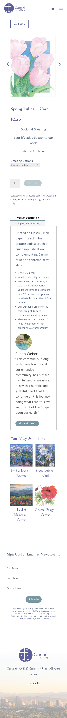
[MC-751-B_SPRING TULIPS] (33, 64)
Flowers (47, 199)
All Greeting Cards (32, 195)
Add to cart (33, 183)
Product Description (27, 217)
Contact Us (33, 683)
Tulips (13, 203)
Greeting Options (22, 161)
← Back (19, 24)
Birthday (22, 199)
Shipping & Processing (27, 223)
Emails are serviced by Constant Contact (34, 619)
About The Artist (27, 423)
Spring (31, 199)
